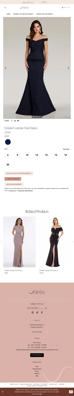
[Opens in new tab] (28, 2)
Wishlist (37, 373)
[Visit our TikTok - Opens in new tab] (37, 312)
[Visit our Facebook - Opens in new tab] (41, 312)
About (37, 371)
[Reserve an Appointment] (63, 7)
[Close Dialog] (2, 391)
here (40, 394)
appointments (37, 355)
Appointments (37, 369)
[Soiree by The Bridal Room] (43, 2)
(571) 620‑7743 (37, 332)
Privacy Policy (14, 384)
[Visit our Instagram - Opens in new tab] (33, 312)
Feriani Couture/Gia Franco (23, 14)
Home (8, 14)
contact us (12, 190)
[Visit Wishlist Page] (69, 7)
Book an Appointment (14, 184)
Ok (71, 392)
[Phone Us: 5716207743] (65, 7)
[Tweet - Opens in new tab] (12, 120)
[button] (5, 7)
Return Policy (53, 384)
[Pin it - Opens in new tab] (15, 120)
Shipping (61, 384)
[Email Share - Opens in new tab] (18, 120)
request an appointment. (25, 190)
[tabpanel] (37, 68)
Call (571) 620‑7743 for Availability (19, 173)
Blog (37, 366)
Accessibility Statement (40, 384)
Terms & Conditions (26, 384)
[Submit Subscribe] (46, 308)
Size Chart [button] (66, 149)
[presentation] (19, 242)
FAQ (37, 376)
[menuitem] (5, 7)
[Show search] (67, 7)
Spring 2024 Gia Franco (44, 14)
